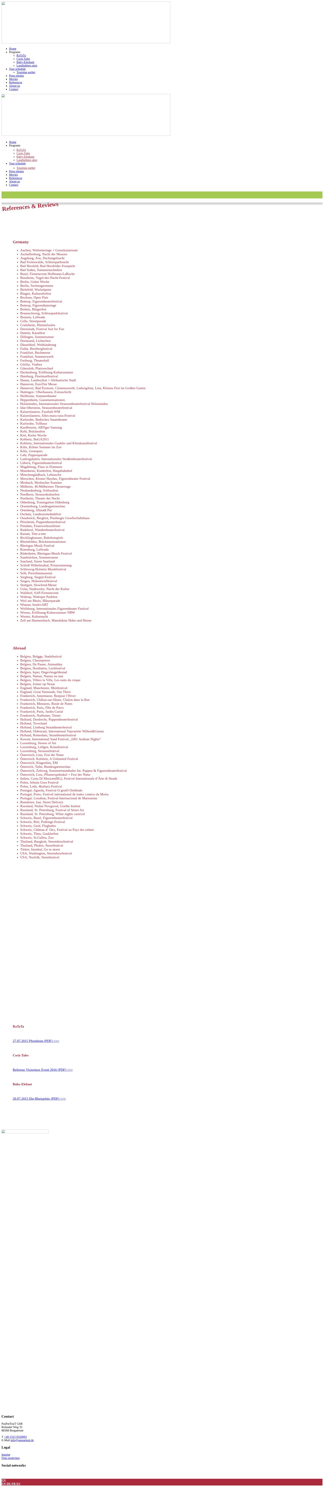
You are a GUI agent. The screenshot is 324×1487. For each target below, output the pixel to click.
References (15, 82)
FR (14, 1483)
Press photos (16, 75)
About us (14, 85)
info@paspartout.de (22, 1440)
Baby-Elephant (25, 62)
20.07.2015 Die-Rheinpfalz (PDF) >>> (39, 1098)
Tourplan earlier (25, 72)
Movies (13, 79)
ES (18, 1483)
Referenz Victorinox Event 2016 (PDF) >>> (43, 1070)
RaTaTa (21, 55)
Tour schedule (17, 69)
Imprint (6, 1454)
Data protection (11, 1458)
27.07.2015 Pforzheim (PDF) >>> (36, 1041)
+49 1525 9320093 (15, 1436)
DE (9, 1483)
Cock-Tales (23, 58)
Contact (13, 89)
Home (12, 48)
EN (4, 1480)
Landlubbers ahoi (26, 65)
